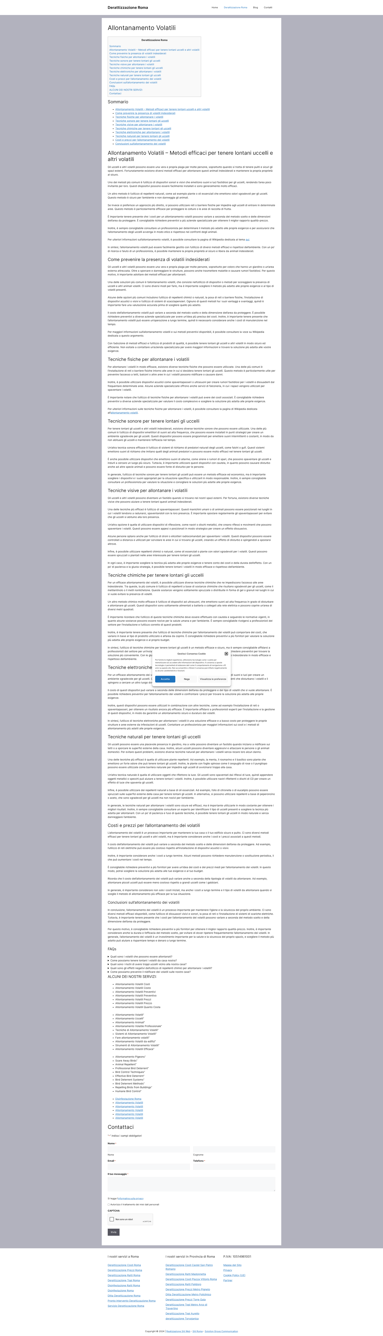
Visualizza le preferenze (213, 679)
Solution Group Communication (221, 1331)
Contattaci (115, 93)
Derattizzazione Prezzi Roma (125, 1270)
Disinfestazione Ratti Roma (124, 1285)
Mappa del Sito (232, 1265)
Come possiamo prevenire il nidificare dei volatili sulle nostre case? (150, 971)
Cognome (198, 1154)
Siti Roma (198, 1331)
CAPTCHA (114, 1210)
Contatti (268, 7)
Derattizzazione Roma (128, 7)
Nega (187, 679)
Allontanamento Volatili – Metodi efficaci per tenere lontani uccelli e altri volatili (154, 49)
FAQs (112, 86)
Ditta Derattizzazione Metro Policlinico (188, 1294)
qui (247, 239)
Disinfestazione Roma (128, 1098)
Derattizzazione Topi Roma (124, 1280)
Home (215, 7)
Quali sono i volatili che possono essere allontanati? (141, 956)
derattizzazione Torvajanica (182, 1318)
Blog (255, 7)
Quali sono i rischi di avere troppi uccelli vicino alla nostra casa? (148, 964)
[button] (226, 653)
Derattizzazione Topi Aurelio (182, 1313)
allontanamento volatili (124, 412)
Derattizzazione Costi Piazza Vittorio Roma (191, 1279)
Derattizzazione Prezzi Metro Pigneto (188, 1289)
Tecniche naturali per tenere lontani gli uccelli (135, 75)
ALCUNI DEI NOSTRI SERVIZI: (126, 89)
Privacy (227, 1270)
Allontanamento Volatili (129, 1102)
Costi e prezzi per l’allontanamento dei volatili (135, 78)
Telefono (199, 1160)
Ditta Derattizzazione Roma (124, 1295)
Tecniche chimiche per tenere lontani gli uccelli (136, 67)
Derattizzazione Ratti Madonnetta (186, 1274)
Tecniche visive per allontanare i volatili (131, 64)
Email (111, 1160)
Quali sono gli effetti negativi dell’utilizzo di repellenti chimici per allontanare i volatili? (161, 968)
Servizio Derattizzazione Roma (126, 1305)
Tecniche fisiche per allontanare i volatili (132, 56)
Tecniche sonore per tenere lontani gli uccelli (134, 60)
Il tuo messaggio (118, 1173)
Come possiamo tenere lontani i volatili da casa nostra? (143, 960)
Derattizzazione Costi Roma (124, 1265)
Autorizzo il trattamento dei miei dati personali (134, 1204)
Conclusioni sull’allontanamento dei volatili (133, 82)
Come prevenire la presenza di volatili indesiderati (137, 53)
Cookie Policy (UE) (234, 1275)
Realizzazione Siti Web (178, 1331)
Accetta (165, 679)
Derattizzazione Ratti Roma (124, 1275)
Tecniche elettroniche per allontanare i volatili (135, 71)
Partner (227, 1280)
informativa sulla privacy (130, 1198)
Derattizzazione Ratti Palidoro (183, 1284)
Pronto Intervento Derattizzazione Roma (132, 1300)
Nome (111, 1154)
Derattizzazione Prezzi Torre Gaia (186, 1299)
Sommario (115, 46)
